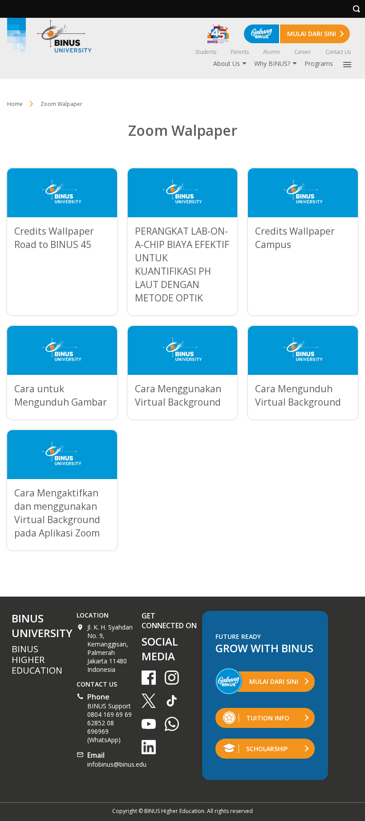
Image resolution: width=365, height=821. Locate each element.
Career (302, 52)
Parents (240, 52)
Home (15, 104)
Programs (318, 63)
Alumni (271, 52)
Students (205, 52)
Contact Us (338, 52)
